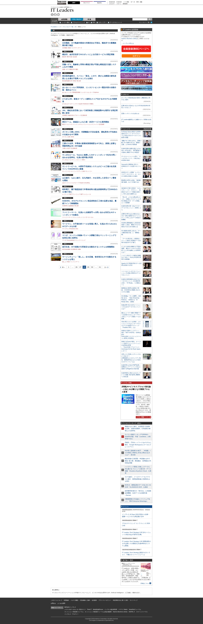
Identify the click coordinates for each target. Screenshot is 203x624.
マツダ (64, 240)
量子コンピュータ (86, 194)
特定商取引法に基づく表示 (120, 600)
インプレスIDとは (128, 43)
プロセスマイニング (79, 22)
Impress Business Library (129, 38)
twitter (52, 14)
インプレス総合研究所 (110, 609)
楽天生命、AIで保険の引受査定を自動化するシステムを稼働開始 (88, 247)
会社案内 (94, 600)
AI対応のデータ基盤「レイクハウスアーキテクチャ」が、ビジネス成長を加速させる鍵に (131, 174)
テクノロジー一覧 (68, 27)
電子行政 (69, 57)
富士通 (79, 81)
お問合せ (53, 603)
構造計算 (72, 69)
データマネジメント (116, 22)
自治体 (75, 57)
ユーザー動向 (65, 22)
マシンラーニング (80, 240)
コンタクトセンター (86, 92)
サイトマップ (133, 600)
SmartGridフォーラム (135, 609)
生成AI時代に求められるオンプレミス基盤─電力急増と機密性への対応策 (131, 375)
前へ (62, 267)
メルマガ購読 (74, 600)
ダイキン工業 (66, 137)
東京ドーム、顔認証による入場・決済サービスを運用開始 (85, 122)
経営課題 (64, 19)
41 (100, 267)
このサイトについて (56, 600)
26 (76, 267)
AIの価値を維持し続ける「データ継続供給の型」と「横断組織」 (131, 232)
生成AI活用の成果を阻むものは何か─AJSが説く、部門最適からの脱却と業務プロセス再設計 (131, 150)
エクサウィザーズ (77, 48)
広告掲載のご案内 (85, 600)
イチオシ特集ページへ (142, 417)
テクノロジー (76, 19)
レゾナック (65, 194)
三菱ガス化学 (66, 148)
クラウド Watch (123, 609)
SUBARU (65, 206)
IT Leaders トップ (56, 27)
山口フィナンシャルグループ (70, 183)
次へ (105, 267)
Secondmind (70, 240)
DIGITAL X (132, 612)
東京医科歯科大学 (67, 81)
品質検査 (71, 206)
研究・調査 (139, 2)
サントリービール (67, 171)
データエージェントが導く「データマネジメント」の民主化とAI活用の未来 (131, 158)
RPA (94, 22)
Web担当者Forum (98, 609)
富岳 (74, 81)
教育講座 (125, 3)
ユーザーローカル (88, 217)
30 (92, 267)
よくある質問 (61, 603)
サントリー (89, 171)
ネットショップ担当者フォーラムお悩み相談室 (98, 612)
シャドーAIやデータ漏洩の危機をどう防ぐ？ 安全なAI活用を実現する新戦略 (131, 257)
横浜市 (64, 57)
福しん (64, 262)
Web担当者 (112, 2)
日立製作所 (84, 115)
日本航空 (64, 115)
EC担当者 (119, 2)
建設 (77, 69)
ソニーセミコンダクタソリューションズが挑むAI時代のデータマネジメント (131, 273)
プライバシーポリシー (105, 600)
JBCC (83, 160)
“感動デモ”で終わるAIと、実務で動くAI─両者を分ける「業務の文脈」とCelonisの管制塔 (131, 142)
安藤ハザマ (65, 69)
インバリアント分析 (79, 171)
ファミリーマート (67, 217)
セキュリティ (102, 22)
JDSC (72, 137)
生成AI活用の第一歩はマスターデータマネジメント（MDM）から (131, 208)
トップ (54, 21)
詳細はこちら (145, 583)
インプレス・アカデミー (71, 614)
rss (58, 14)
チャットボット (76, 160)
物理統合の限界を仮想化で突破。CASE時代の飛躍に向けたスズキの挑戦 (130, 290)
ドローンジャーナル (141, 612)
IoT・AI (133, 2)
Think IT (89, 609)
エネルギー (112, 3)
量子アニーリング (75, 194)
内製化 (91, 104)
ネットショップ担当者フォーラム (74, 612)
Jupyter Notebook (83, 104)
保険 (79, 249)
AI (89, 22)
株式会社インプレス (70, 607)
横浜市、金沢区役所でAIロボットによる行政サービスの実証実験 (88, 54)
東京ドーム (65, 124)
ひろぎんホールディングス (69, 104)
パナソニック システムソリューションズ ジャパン (84, 124)
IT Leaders (62, 10)
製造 (69, 48)
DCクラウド (87, 2)
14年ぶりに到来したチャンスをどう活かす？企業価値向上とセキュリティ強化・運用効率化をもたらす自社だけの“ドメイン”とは (131, 358)
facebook (55, 14)
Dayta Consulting (85, 183)
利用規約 (66, 600)
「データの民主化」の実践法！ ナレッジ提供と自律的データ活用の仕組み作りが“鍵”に (131, 240)
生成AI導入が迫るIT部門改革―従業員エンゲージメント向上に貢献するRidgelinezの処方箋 (131, 367)
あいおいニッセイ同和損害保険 (71, 92)
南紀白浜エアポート (74, 115)
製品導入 (99, 2)
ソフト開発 (126, 2)
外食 (68, 262)
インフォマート (75, 262)
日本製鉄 (64, 48)
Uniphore (96, 92)
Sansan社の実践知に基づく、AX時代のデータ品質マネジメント (131, 166)
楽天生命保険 (66, 249)
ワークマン (65, 229)
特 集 (89, 19)
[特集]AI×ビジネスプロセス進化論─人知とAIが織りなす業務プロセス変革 (136, 389)
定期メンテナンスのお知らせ (130, 113)
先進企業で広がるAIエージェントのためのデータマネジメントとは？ (131, 307)
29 (88, 267)
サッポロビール (66, 160)
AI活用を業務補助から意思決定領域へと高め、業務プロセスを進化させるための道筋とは (131, 224)
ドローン (119, 3)
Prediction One (74, 229)
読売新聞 (101, 124)
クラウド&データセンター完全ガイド (75, 609)
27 (80, 267)
